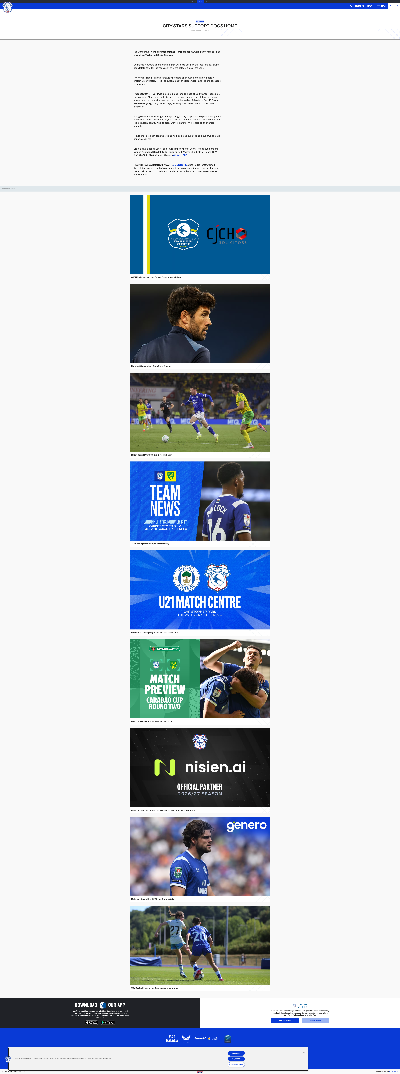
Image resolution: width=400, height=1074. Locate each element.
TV (351, 6)
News (369, 6)
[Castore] (186, 1038)
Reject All (236, 1059)
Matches (359, 6)
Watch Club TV (315, 1020)
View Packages (285, 1020)
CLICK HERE (180, 165)
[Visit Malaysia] (172, 1038)
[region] (158, 1059)
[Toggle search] (391, 6)
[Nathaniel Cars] (200, 1038)
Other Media (393, 1071)
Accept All (236, 1053)
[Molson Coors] (214, 1038)
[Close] (304, 1052)
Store (208, 2)
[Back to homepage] (7, 7)
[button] (8, 1059)
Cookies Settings (236, 1064)
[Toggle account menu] (397, 6)
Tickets (193, 2)
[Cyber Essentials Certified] (228, 1038)
